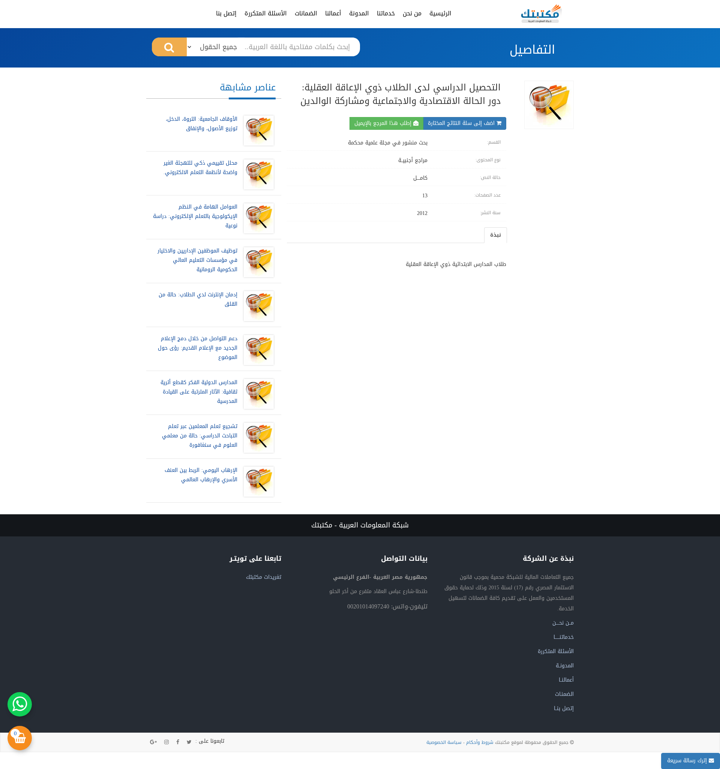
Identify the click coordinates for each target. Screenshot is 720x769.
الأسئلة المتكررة (265, 13)
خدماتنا (386, 13)
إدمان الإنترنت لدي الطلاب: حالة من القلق (198, 299)
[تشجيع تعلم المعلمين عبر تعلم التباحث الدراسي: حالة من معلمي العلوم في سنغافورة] (257, 438)
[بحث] (169, 47)
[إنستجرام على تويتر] (166, 742)
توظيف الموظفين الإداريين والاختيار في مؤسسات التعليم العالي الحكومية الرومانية (197, 260)
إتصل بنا (226, 13)
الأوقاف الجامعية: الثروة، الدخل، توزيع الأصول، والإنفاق (201, 124)
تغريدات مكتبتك (263, 577)
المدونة (359, 13)
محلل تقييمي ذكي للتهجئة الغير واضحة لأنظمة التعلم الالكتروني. (200, 167)
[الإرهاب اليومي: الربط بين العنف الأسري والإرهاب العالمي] (257, 482)
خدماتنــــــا (564, 637)
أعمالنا (333, 13)
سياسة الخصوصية (444, 742)
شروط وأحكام (480, 742)
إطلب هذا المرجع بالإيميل (383, 123)
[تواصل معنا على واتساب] (20, 704)
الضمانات (306, 13)
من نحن (412, 13)
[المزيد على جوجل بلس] (153, 742)
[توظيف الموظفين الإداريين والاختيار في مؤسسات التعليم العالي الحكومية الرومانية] (257, 262)
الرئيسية (440, 13)
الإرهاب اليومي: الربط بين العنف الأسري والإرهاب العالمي (201, 475)
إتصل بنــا (564, 708)
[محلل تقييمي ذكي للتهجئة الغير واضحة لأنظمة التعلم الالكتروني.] (257, 174)
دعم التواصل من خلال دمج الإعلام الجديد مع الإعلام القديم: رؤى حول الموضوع (197, 347)
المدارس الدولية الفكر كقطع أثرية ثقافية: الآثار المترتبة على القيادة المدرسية (198, 391)
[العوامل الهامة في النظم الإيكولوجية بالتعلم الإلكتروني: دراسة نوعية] (257, 218)
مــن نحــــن (563, 623)
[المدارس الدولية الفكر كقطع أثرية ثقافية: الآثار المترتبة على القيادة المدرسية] (257, 394)
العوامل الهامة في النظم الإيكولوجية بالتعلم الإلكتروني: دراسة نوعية (195, 216)
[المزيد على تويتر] (189, 742)
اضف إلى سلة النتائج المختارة (462, 123)
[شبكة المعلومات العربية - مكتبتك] (541, 13)
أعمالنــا (566, 680)
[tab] (495, 235)
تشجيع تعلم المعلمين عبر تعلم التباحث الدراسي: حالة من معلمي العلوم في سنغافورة (199, 435)
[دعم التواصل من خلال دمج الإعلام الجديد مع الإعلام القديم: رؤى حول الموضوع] (257, 350)
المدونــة (565, 666)
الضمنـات (564, 694)
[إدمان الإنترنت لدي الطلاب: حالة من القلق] (257, 306)
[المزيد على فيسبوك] (177, 742)
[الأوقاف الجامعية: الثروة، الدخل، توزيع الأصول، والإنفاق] (257, 130)
